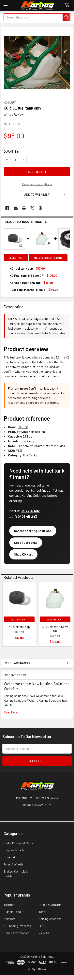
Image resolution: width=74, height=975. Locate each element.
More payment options (37, 184)
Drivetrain (10, 857)
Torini (42, 911)
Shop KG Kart (23, 554)
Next (69, 615)
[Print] (23, 208)
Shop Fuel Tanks (25, 542)
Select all (16, 257)
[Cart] (68, 5)
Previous (5, 615)
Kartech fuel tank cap (25, 282)
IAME (42, 926)
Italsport (9, 919)
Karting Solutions (50, 919)
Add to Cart (19, 619)
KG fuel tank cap (21, 268)
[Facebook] (7, 208)
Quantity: (11, 151)
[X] (32, 208)
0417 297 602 (30, 511)
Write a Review (14, 114)
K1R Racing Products (17, 926)
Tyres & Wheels (13, 864)
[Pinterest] (40, 208)
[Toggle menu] (5, 5)
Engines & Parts (14, 850)
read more (11, 712)
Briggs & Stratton (50, 904)
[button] (37, 194)
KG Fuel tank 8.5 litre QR (26, 275)
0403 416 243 (27, 516)
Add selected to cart (48, 257)
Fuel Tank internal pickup (27, 289)
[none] (37, 62)
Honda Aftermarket (16, 933)
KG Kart (23, 427)
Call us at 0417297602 (37, 805)
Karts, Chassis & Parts (18, 843)
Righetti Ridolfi (13, 911)
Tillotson (9, 904)
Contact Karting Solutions (33, 531)
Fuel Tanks (30, 455)
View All (44, 933)
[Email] (15, 208)
